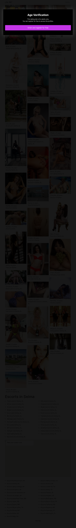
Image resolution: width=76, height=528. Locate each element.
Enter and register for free (38, 28)
